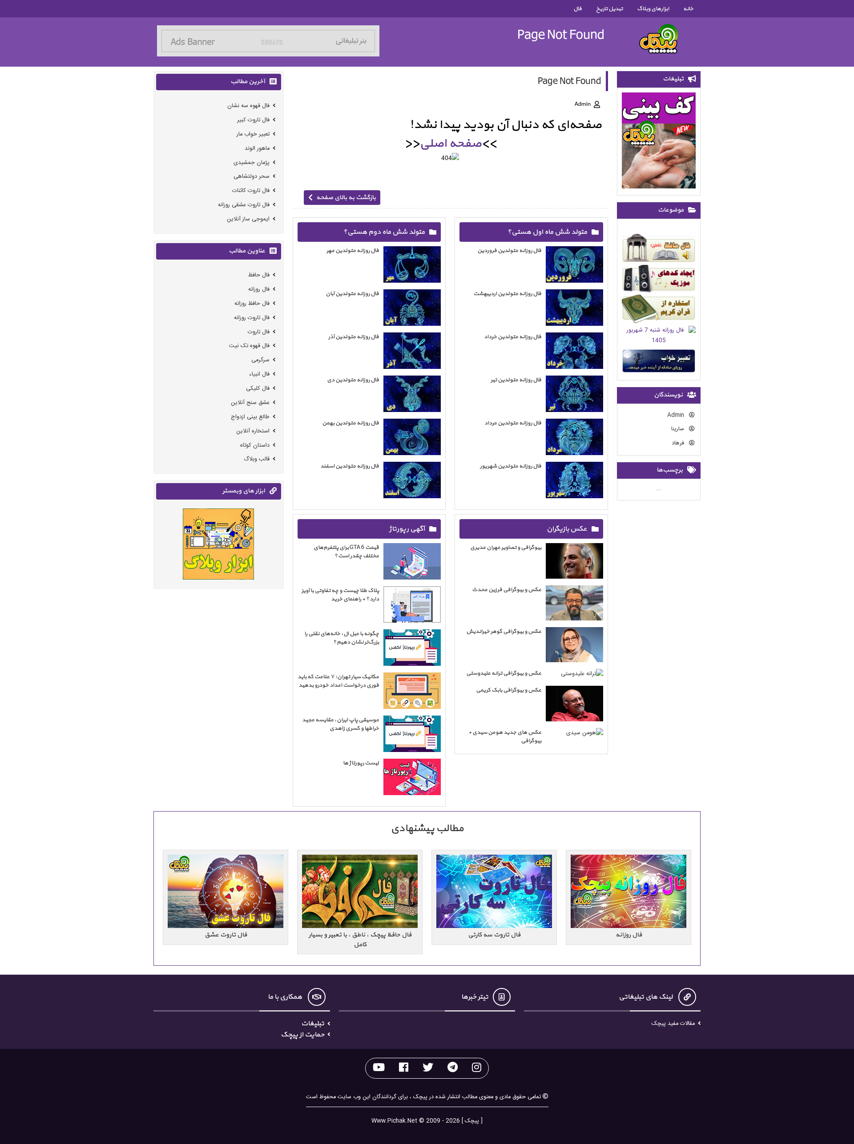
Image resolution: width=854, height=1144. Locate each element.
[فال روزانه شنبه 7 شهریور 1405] (659, 337)
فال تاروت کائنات (251, 191)
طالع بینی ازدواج (250, 417)
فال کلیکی (258, 388)
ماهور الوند (257, 148)
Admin (676, 415)
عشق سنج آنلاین (250, 403)
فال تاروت (259, 331)
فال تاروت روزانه (252, 317)
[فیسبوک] (403, 1068)
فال (577, 8)
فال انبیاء (259, 374)
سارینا (678, 429)
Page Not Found (560, 34)
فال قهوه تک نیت (249, 346)
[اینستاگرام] (476, 1068)
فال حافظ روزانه (252, 303)
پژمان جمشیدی (252, 162)
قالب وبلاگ (257, 459)
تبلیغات (312, 1023)
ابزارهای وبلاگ (653, 8)
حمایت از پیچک (302, 1034)
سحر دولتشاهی (252, 176)
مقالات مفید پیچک (673, 1023)
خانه (688, 8)
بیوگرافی (532, 529)
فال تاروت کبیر (253, 120)
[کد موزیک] (659, 280)
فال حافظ (259, 275)
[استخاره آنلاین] (659, 310)
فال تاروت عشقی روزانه (244, 205)
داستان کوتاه (255, 445)
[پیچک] (659, 39)
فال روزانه (259, 289)
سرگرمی (260, 360)
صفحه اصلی (450, 143)
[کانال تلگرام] (452, 1068)
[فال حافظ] (659, 249)
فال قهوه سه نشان (248, 106)
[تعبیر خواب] (659, 362)
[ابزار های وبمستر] (218, 545)
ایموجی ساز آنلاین (248, 219)
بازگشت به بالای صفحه (346, 197)
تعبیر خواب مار (253, 134)
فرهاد (679, 443)
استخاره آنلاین (253, 431)
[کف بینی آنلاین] (659, 142)
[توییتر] (427, 1068)
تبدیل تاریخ (609, 8)
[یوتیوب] (379, 1068)
